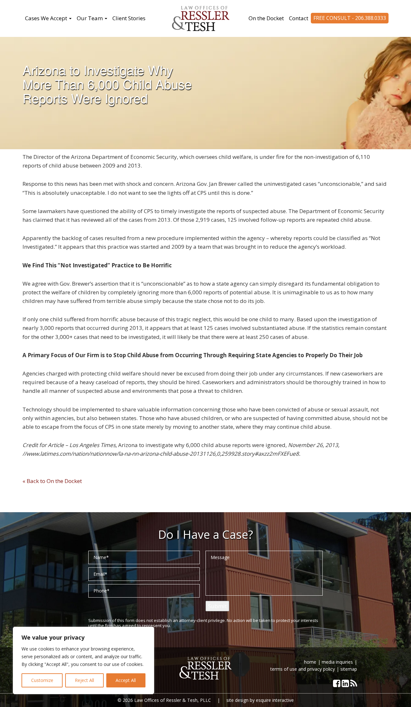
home (310, 662)
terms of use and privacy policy (302, 669)
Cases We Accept (46, 18)
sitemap (348, 669)
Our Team (90, 18)
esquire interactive (275, 700)
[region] (83, 660)
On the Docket (266, 18)
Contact (298, 18)
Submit (217, 606)
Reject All (84, 680)
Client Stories (128, 18)
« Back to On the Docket (52, 481)
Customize (42, 680)
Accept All (126, 680)
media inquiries (337, 662)
